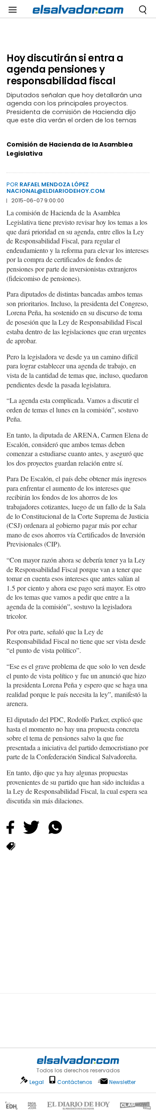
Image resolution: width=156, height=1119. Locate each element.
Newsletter (122, 1082)
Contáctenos (74, 1082)
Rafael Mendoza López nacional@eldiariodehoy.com (55, 187)
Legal (36, 1082)
